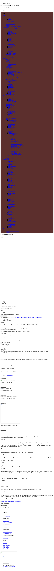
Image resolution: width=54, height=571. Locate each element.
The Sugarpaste (11, 225)
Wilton (9, 226)
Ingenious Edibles (11, 193)
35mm (22, 317)
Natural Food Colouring (13, 75)
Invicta (9, 194)
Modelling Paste (11, 91)
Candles (7, 48)
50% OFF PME (8, 232)
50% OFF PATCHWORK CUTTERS (12, 231)
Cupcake (10, 19)
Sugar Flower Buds (15, 140)
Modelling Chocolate (12, 90)
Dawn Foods (10, 177)
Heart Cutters (14, 151)
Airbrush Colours (11, 68)
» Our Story (5, 538)
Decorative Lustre (12, 71)
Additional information (7, 320)
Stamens (13, 139)
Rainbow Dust (11, 210)
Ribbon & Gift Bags (9, 57)
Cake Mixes (8, 60)
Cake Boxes (10, 98)
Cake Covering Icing (12, 82)
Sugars (9, 93)
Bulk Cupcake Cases (10, 20)
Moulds (9, 126)
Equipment (5, 95)
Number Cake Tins (12, 108)
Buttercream (11, 81)
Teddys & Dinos (11, 45)
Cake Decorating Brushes (11, 102)
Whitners (10, 78)
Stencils (10, 132)
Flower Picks (13, 138)
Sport (9, 42)
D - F (7, 175)
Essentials (8, 61)
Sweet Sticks (11, 222)
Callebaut (10, 167)
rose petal (40, 317)
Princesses (10, 41)
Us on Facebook (6, 548)
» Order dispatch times (7, 532)
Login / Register (6, 7)
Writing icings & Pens (10, 94)
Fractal (9, 186)
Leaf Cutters (13, 152)
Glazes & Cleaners (12, 64)
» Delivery (5, 543)
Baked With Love (11, 161)
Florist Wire (13, 135)
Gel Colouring (11, 74)
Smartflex (10, 219)
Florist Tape (13, 134)
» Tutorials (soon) (6, 527)
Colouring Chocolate (12, 70)
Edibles (4, 58)
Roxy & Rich (10, 212)
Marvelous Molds (11, 201)
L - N (7, 198)
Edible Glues (10, 62)
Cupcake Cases (9, 113)
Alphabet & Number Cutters (16, 144)
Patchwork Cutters (12, 206)
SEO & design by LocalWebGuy (9, 566)
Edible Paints (11, 73)
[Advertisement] (27, 248)
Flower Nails (13, 137)
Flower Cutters (14, 150)
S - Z (7, 213)
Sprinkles (8, 25)
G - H (7, 188)
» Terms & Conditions (7, 522)
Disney (9, 179)
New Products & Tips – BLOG (11, 28)
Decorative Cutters (15, 147)
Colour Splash (11, 170)
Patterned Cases (11, 117)
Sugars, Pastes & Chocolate (11, 80)
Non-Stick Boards (14, 141)
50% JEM (7, 230)
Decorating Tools (9, 119)
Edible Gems (10, 51)
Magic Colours (11, 199)
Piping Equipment (11, 127)
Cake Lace (10, 164)
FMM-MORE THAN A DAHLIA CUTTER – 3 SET (8, 398)
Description (5, 319)
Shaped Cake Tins (11, 111)
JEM (9, 195)
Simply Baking (11, 218)
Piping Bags (13, 128)
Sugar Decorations (12, 53)
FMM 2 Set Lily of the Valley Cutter (6, 382)
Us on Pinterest (6, 546)
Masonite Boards (11, 100)
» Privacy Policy (6, 521)
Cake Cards (8, 22)
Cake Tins (8, 106)
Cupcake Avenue (11, 174)
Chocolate (10, 85)
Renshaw (10, 211)
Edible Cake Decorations (11, 55)
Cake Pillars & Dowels (10, 105)
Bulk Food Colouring (10, 21)
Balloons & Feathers (12, 33)
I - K (7, 192)
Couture (10, 171)
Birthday (10, 34)
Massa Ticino (11, 202)
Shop (4, 302)
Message (10, 39)
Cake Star (10, 165)
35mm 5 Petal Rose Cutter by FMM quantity (9, 314)
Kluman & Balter (11, 197)
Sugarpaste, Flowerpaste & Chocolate (13, 26)
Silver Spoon (11, 217)
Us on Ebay (5, 550)
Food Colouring (9, 67)
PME (9, 208)
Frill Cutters (13, 148)
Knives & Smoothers (12, 120)
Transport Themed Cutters (16, 154)
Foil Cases (10, 114)
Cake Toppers (8, 30)
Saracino (10, 214)
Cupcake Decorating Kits (11, 118)
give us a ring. (34, 355)
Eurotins (10, 181)
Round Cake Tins (11, 110)
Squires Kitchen (11, 224)
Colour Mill (10, 168)
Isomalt (9, 88)
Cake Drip (10, 84)
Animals (10, 31)
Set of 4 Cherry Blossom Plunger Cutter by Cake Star (9, 425)
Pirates (9, 40)
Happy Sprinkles (11, 190)
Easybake (10, 180)
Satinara (10, 215)
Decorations (5, 27)
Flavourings (8, 66)
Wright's (10, 227)
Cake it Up (10, 162)
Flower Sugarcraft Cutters (32, 317)
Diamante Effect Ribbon (10, 54)
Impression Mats (11, 124)
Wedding (10, 47)
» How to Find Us (6, 516)
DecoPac (10, 178)
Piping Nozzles (14, 130)
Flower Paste (11, 87)
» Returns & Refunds (7, 533)
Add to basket (3, 316)
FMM (9, 184)
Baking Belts (10, 107)
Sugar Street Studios (12, 221)
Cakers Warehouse (12, 166)
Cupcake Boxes (11, 99)
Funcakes (10, 187)
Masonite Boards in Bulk (10, 24)
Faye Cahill (10, 182)
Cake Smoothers (14, 122)
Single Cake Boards (12, 101)
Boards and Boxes (9, 97)
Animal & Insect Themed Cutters (17, 145)
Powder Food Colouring (13, 77)
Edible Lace (10, 86)
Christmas (10, 37)
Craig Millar (10, 172)
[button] (3, 13)
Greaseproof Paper (10, 158)
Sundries (10, 65)
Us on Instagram (6, 545)
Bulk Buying (5, 15)
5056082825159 (10, 375)
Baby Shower (11, 32)
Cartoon (10, 35)
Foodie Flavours (11, 185)
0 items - (6, 9)
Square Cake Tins (11, 112)
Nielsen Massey (11, 204)
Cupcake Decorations (10, 50)
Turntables (10, 155)
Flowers (10, 38)
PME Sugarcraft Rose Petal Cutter (6, 390)
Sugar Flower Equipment (13, 133)
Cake (9, 18)
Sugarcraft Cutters (12, 142)
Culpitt (9, 173)
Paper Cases (10, 115)
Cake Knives (13, 121)
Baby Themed (14, 146)
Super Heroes (11, 44)
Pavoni (9, 207)
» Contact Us (5, 515)
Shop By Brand (6, 159)
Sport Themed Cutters (15, 153)
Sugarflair (10, 220)
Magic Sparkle (11, 200)
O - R (7, 205)
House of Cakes (11, 191)
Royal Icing (10, 92)
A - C (7, 160)
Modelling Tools (11, 125)
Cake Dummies (9, 104)
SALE (4, 228)
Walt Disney (10, 46)
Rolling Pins (10, 131)
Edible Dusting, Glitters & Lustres (15, 72)
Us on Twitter (6, 547)
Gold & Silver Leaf (9, 79)
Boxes (7, 17)
